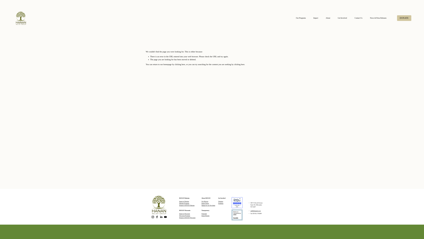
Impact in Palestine (184, 201)
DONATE (404, 18)
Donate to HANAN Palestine (187, 205)
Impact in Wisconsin (184, 214)
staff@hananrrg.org (255, 211)
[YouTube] (165, 217)
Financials (204, 214)
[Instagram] (152, 217)
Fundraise (220, 203)
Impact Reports (205, 216)
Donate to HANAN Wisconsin (187, 218)
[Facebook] (157, 217)
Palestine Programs (184, 203)
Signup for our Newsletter (208, 205)
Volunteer (220, 201)
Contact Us (358, 18)
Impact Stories (205, 203)
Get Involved (342, 18)
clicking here (180, 64)
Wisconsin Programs (184, 216)
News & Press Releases (378, 18)
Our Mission (205, 201)
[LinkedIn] (161, 217)
